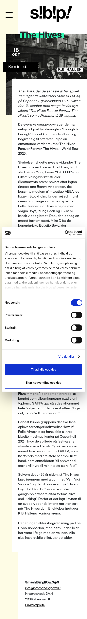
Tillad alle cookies (43, 369)
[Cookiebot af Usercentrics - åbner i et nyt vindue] (64, 233)
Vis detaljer (66, 356)
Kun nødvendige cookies (43, 382)
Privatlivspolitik (35, 605)
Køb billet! (18, 67)
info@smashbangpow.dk (42, 588)
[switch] (76, 315)
